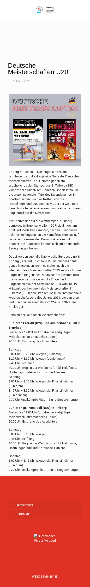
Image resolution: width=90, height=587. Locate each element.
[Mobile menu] (83, 7)
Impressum (23, 513)
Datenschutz (24, 505)
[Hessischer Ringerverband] (45, 10)
